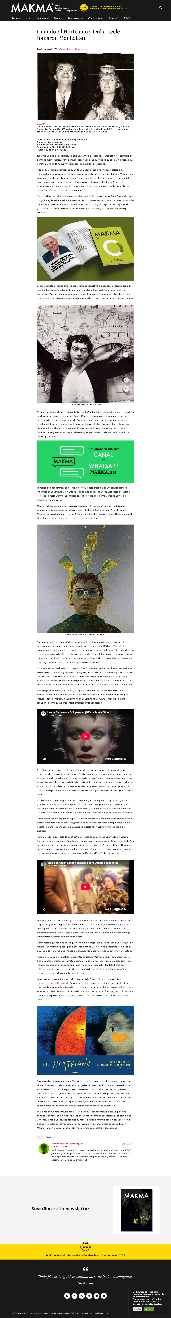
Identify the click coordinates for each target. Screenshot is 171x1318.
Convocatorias (96, 18)
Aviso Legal (94, 1313)
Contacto (104, 1313)
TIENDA (127, 18)
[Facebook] (123, 1144)
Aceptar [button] (148, 1309)
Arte (28, 18)
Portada (16, 18)
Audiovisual (42, 18)
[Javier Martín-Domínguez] (44, 1148)
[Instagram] (130, 1144)
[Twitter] (127, 1144)
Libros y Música (75, 18)
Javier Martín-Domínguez (74, 49)
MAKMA (113, 18)
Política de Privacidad (79, 1313)
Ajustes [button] (138, 1309)
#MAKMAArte (44, 124)
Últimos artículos (52, 1138)
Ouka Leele (90, 178)
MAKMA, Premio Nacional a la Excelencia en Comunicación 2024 (108, 7)
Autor (40, 1138)
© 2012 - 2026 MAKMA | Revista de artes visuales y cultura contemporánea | (41, 1313)
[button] (160, 7)
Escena (57, 18)
